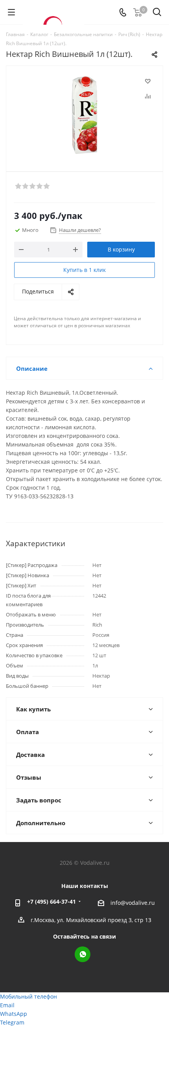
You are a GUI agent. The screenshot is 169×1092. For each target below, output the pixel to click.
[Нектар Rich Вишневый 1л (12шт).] (84, 115)
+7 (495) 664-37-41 (51, 901)
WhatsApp (82, 954)
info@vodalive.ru (132, 902)
